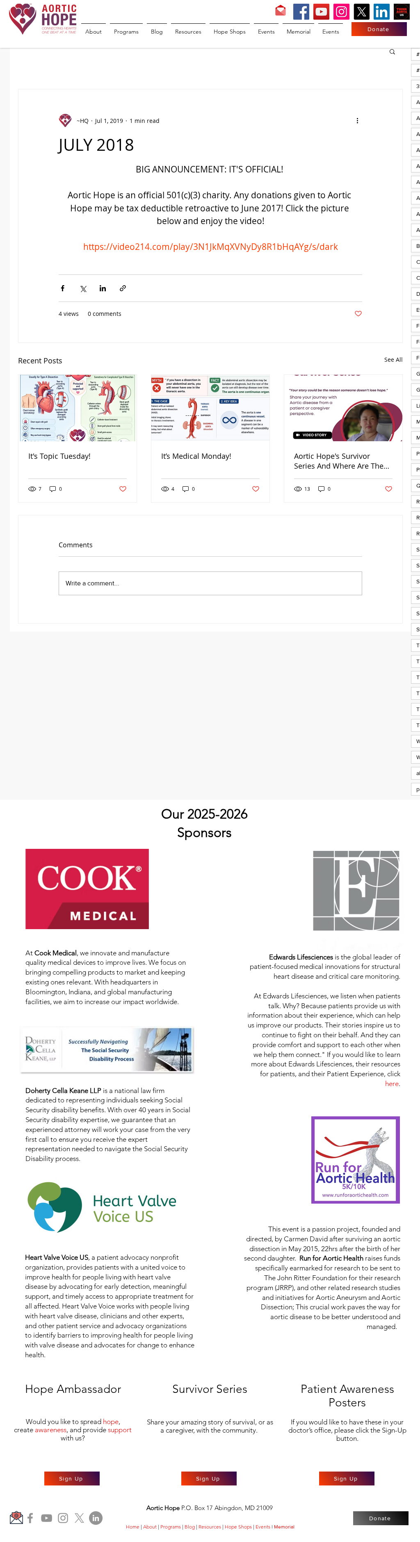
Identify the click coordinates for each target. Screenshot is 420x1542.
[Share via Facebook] (62, 288)
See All (393, 359)
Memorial (284, 1527)
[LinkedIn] (382, 12)
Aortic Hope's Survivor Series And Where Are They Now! (340, 461)
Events (263, 1527)
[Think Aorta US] (402, 12)
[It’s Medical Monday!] (210, 408)
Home (132, 1527)
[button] (392, 51)
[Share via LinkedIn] (103, 288)
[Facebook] (301, 12)
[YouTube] (321, 12)
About (150, 1527)
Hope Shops (238, 1527)
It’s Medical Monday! (196, 456)
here (392, 1083)
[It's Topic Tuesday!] (77, 408)
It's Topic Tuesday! (59, 456)
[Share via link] (123, 288)
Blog (190, 1527)
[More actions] (357, 120)
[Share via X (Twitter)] (83, 288)
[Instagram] (341, 12)
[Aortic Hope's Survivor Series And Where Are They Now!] (343, 408)
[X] (362, 12)
